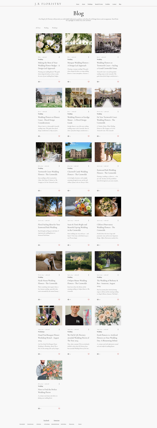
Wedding (46, 28)
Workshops (55, 28)
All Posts (38, 28)
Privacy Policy (97, 427)
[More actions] (60, 57)
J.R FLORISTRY (48, 4)
